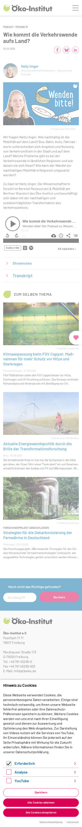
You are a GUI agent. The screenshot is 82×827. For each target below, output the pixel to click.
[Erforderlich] (8, 765)
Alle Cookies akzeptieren (41, 812)
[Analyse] (8, 773)
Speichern (41, 792)
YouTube (22, 780)
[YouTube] (8, 782)
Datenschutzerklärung (32, 752)
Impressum (73, 821)
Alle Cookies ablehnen (40, 802)
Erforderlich (25, 763)
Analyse (21, 772)
